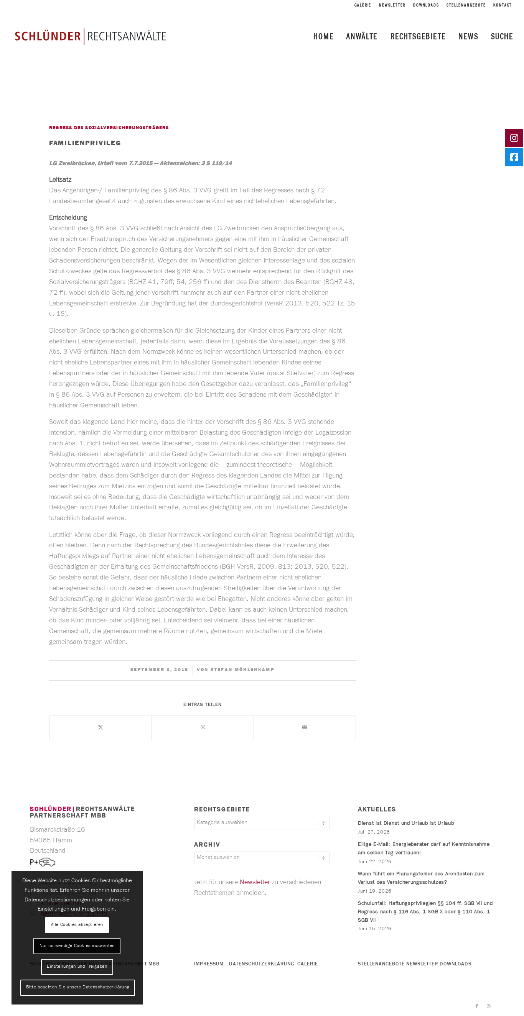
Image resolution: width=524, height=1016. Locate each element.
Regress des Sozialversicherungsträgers (109, 128)
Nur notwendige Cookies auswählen (77, 946)
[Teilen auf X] (100, 728)
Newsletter (392, 5)
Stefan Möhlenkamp (243, 670)
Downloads (426, 5)
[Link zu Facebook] (477, 1006)
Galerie (363, 5)
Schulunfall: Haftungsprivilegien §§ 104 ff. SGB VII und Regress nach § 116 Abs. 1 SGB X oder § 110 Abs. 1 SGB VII (425, 912)
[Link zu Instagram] (488, 1006)
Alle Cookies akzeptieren (77, 925)
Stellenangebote (466, 5)
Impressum (209, 964)
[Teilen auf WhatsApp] (203, 728)
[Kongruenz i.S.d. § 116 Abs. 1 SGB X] (6, 508)
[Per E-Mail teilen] (305, 728)
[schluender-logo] (90, 36)
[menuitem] (363, 6)
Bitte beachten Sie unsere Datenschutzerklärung (78, 987)
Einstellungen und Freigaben (77, 967)
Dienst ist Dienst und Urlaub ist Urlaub (406, 824)
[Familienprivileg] (64, 101)
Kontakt (502, 5)
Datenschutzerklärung (261, 964)
